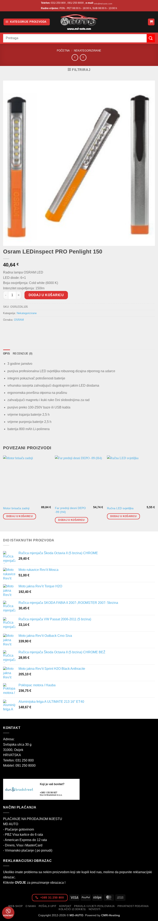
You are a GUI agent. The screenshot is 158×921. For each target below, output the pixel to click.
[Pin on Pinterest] (36, 329)
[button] (26, 22)
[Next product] (75, 57)
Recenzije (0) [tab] (22, 353)
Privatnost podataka (133, 906)
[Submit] (151, 38)
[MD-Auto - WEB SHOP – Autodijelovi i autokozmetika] (79, 22)
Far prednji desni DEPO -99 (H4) (70, 510)
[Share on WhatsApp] (6, 329)
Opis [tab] (6, 353)
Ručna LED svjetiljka (120, 508)
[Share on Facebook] (14, 329)
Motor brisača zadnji (16, 508)
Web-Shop (15, 906)
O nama (31, 906)
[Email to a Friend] (29, 329)
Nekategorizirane (87, 50)
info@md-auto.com (103, 3)
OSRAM (19, 319)
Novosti (94, 909)
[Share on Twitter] (21, 329)
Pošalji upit (47, 906)
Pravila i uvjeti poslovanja (94, 906)
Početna (63, 50)
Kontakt (65, 906)
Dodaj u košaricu (46, 295)
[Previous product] (83, 57)
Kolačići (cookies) (72, 909)
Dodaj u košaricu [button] (19, 516)
